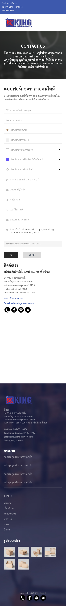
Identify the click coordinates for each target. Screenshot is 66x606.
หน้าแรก (8, 502)
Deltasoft (41, 592)
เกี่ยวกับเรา (9, 508)
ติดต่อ (7, 529)
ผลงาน (7, 524)
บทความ (8, 518)
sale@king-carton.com (21, 436)
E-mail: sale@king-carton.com (19, 303)
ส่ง (11, 254)
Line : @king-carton (13, 297)
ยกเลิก (32, 254)
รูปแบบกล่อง (10, 513)
